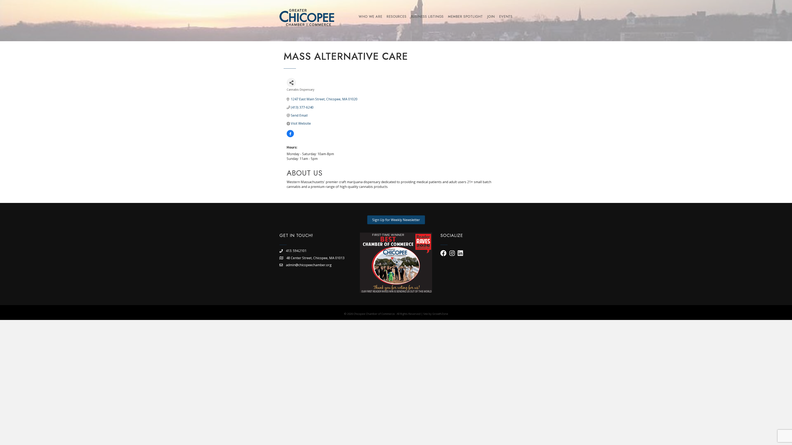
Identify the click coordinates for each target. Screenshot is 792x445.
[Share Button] (291, 82)
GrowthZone (440, 314)
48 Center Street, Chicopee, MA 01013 (315, 258)
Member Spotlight (465, 16)
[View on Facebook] (290, 136)
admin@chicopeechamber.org (309, 265)
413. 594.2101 (296, 250)
